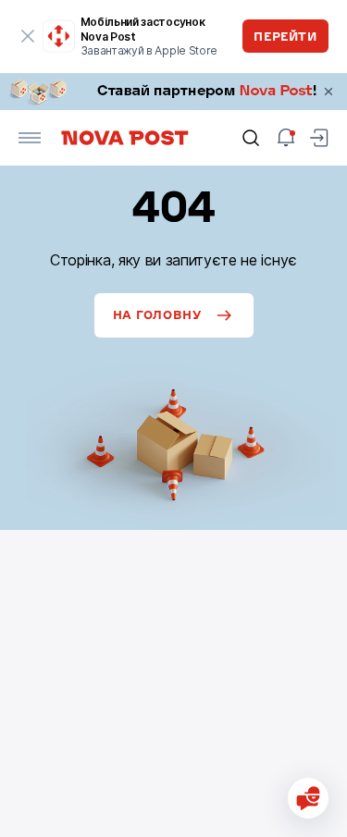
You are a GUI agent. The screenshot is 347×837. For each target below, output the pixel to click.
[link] (173, 91)
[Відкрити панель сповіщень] (286, 138)
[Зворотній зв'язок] (308, 798)
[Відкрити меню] (30, 137)
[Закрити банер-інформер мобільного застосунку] (28, 36)
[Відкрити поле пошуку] (251, 138)
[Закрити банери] (328, 91)
